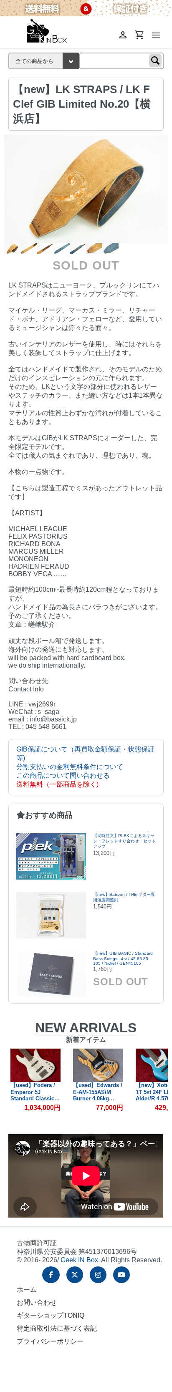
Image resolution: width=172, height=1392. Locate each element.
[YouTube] (121, 1274)
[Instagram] (98, 1274)
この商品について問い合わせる (63, 775)
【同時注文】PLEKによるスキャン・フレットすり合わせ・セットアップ (124, 841)
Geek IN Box (79, 1259)
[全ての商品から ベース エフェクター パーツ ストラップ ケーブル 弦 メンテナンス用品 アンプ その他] (43, 61)
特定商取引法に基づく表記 (57, 1328)
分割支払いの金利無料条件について (69, 766)
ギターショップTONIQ (50, 1315)
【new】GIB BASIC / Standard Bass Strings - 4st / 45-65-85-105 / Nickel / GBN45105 (123, 958)
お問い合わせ (37, 1302)
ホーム (27, 1289)
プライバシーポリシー (50, 1341)
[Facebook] (51, 1274)
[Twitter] (74, 1274)
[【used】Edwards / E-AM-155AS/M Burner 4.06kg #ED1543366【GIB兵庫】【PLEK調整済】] (98, 1065)
